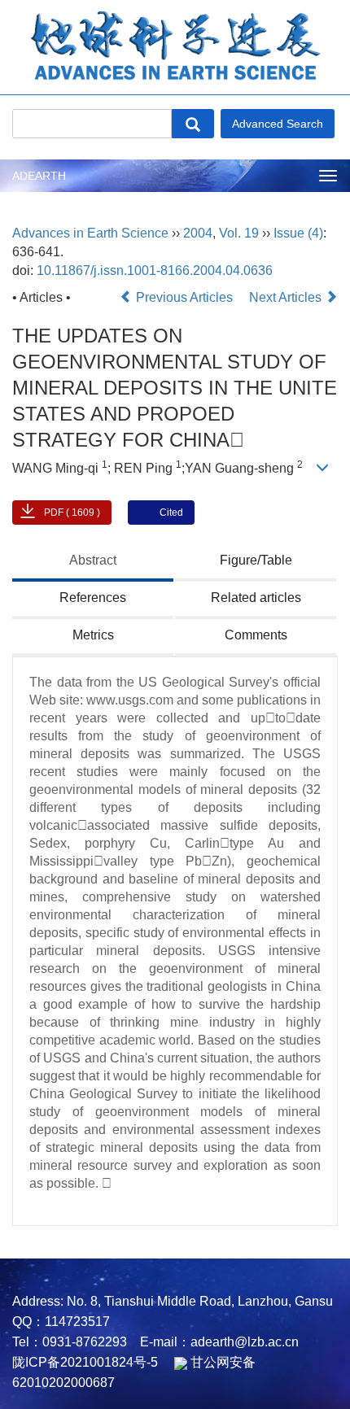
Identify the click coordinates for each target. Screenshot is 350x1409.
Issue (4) (298, 233)
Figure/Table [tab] (256, 560)
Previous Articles (184, 297)
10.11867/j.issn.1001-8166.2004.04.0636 (155, 270)
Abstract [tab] (92, 560)
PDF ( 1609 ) (72, 512)
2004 (197, 233)
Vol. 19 (239, 233)
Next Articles (287, 297)
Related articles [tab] (256, 597)
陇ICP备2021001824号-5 (85, 1362)
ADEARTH (39, 175)
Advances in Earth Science (90, 233)
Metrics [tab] (93, 635)
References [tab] (92, 597)
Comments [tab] (256, 635)
